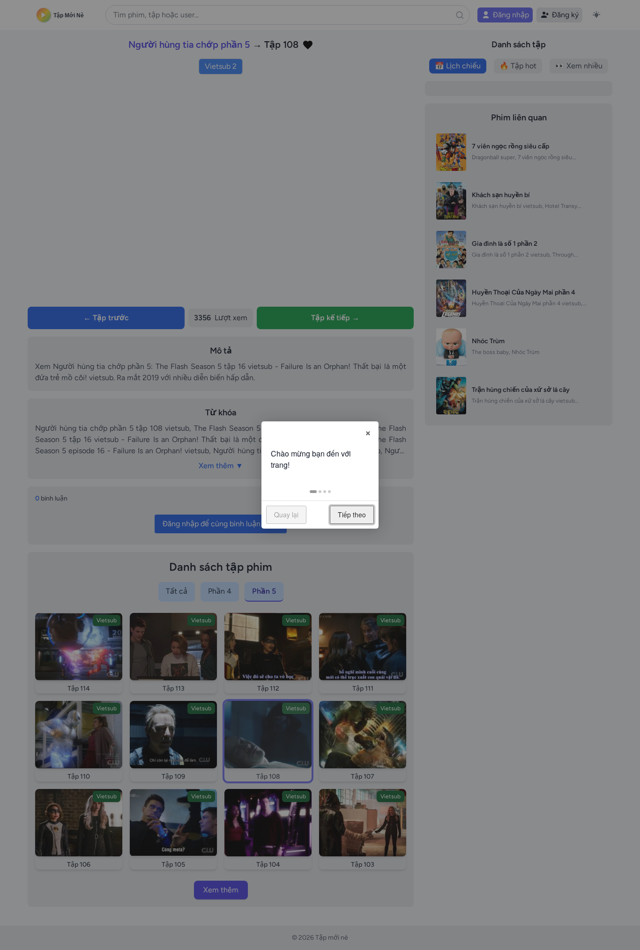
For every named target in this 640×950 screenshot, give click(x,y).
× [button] (368, 431)
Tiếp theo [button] (352, 514)
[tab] (313, 491)
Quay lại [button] (286, 514)
